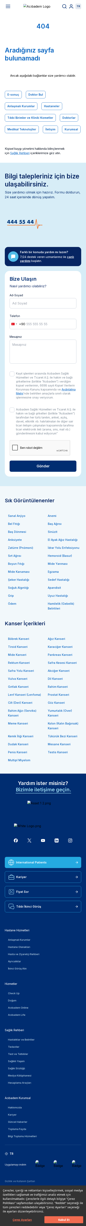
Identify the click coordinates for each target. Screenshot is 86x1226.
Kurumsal (71, 129)
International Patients (31, 862)
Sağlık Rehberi (20, 153)
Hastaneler (52, 106)
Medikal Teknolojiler (21, 129)
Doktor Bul (35, 94)
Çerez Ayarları (22, 1220)
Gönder (43, 466)
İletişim (50, 129)
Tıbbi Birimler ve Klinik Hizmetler (30, 117)
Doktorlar (69, 117)
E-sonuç (13, 94)
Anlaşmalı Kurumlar (21, 106)
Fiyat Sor (22, 891)
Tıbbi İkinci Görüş (28, 906)
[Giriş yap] (71, 6)
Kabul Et (64, 1220)
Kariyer (21, 877)
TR (78, 6)
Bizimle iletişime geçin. (43, 790)
